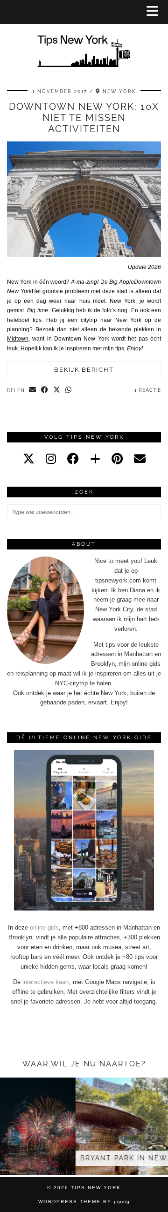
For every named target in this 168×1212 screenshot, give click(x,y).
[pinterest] (117, 458)
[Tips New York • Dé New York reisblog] (84, 38)
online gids (44, 927)
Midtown (17, 338)
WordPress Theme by (84, 1201)
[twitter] (29, 458)
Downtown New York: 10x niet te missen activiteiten (84, 117)
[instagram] (51, 458)
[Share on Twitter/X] (57, 390)
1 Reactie (147, 390)
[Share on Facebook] (45, 390)
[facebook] (73, 458)
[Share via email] (33, 390)
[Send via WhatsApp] (68, 390)
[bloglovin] (95, 458)
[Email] (140, 458)
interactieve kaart (45, 981)
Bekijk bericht (84, 369)
